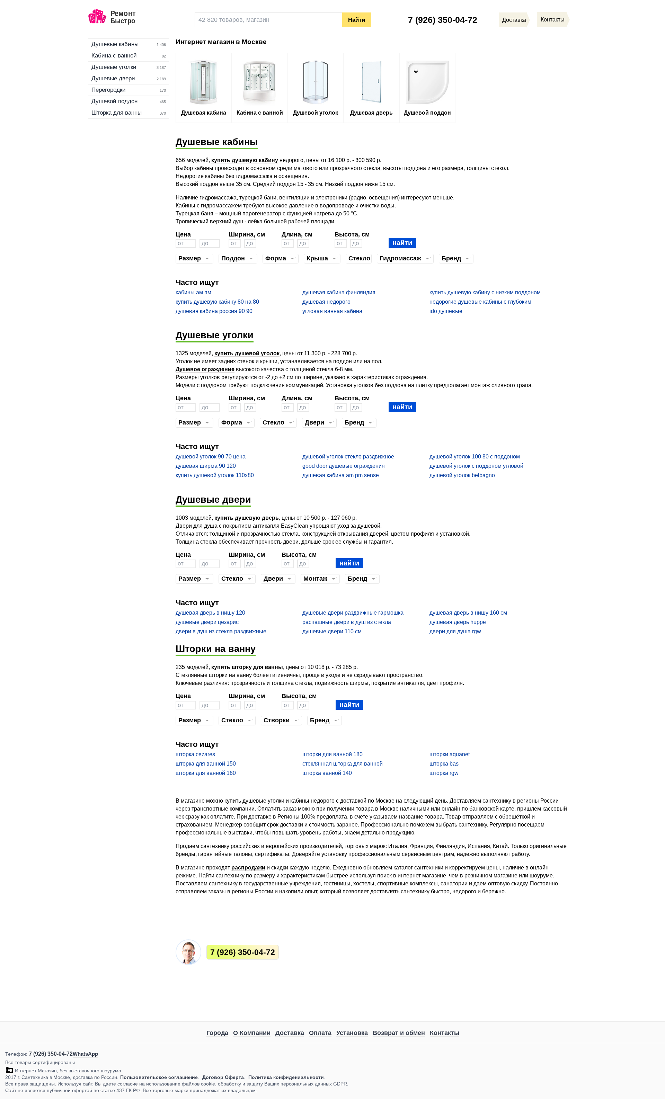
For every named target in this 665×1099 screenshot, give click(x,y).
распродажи (248, 867)
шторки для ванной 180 (332, 754)
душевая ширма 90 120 (206, 466)
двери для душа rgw (455, 631)
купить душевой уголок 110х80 (215, 475)
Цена (183, 234)
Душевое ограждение (205, 369)
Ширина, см (247, 234)
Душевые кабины (115, 44)
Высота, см (352, 234)
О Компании (252, 1032)
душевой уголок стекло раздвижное (348, 456)
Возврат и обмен (399, 1032)
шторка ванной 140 (327, 773)
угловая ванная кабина (332, 311)
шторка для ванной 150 (206, 764)
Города (217, 1032)
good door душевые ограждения (343, 466)
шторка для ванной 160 (206, 773)
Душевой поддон (114, 101)
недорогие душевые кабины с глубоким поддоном (480, 302)
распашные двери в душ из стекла (346, 622)
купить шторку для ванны (247, 667)
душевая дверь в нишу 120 (210, 613)
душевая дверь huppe (457, 622)
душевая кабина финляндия (338, 292)
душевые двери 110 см (332, 631)
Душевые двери (113, 78)
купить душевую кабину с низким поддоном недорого (485, 292)
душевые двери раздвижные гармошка (353, 613)
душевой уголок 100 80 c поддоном (474, 456)
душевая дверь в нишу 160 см (468, 613)
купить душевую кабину (244, 160)
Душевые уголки (113, 67)
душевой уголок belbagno (462, 475)
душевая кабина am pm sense (340, 475)
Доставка (289, 1032)
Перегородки (108, 90)
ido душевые (445, 311)
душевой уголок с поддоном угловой (476, 466)
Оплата (320, 1032)
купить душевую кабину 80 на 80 (217, 302)
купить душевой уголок (247, 353)
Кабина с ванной (114, 55)
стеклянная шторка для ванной (342, 764)
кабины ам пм (193, 292)
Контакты (444, 1032)
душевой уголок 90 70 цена (211, 456)
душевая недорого (326, 302)
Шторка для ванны (116, 112)
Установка (352, 1032)
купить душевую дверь (246, 518)
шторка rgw (444, 773)
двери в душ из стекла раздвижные (221, 631)
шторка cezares (195, 754)
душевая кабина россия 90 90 (214, 311)
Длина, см (297, 234)
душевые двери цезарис (207, 622)
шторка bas (444, 764)
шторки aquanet (449, 754)
